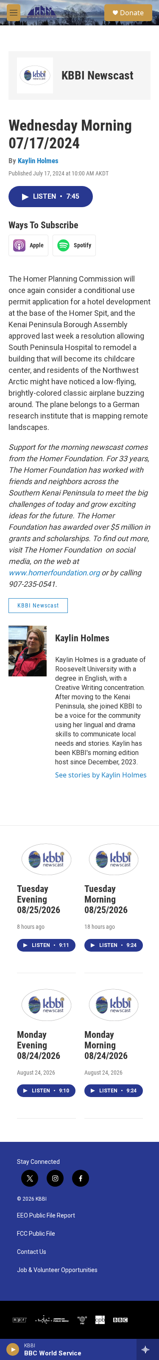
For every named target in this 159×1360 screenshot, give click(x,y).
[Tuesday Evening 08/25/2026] (46, 859)
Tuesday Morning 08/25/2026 (106, 899)
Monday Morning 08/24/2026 (106, 1045)
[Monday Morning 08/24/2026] (113, 1004)
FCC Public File (36, 1234)
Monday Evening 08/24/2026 (38, 1045)
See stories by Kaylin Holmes (101, 775)
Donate (132, 12)
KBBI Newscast (97, 75)
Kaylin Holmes (38, 160)
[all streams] (148, 1349)
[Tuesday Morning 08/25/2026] (113, 859)
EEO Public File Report (46, 1215)
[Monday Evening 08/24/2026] (46, 1004)
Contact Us (31, 1252)
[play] (13, 1349)
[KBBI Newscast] (35, 75)
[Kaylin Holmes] (27, 651)
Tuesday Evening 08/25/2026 (38, 899)
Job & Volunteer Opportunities (57, 1270)
